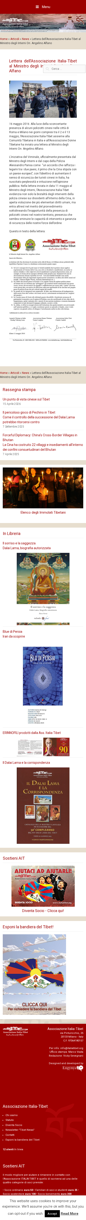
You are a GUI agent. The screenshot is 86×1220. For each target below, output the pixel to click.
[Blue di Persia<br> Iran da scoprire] (43, 684)
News (25, 39)
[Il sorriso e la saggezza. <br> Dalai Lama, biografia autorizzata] (43, 589)
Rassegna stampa (19, 389)
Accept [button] (52, 1213)
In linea (13, 1149)
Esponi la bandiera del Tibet (22, 1139)
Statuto (10, 1120)
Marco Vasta (75, 1051)
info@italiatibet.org (71, 1048)
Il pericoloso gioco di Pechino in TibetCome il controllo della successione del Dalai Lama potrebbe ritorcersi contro (39, 417)
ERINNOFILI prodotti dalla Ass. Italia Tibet (32, 733)
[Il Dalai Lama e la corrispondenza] (43, 805)
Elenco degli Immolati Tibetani (43, 512)
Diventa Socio (14, 1125)
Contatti (10, 1134)
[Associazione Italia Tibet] (43, 23)
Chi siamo (12, 1115)
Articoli (14, 39)
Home (4, 39)
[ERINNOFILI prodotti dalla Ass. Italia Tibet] (43, 747)
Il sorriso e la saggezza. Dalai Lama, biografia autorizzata (27, 545)
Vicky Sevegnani (73, 1055)
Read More (69, 1214)
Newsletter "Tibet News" (20, 1129)
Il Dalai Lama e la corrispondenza (26, 762)
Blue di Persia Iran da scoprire (14, 634)
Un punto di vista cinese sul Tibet (26, 399)
